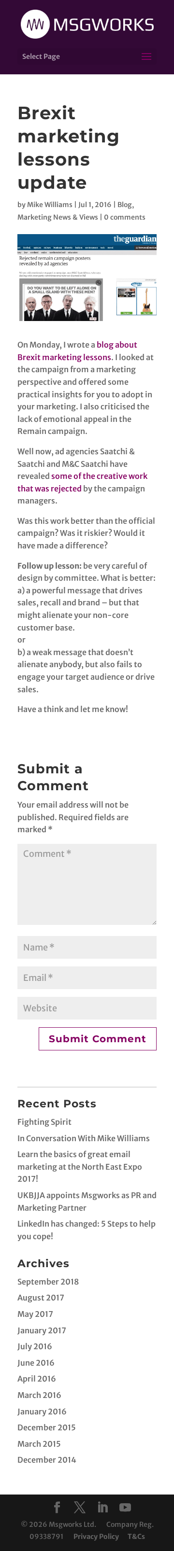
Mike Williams (49, 204)
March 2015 (39, 1444)
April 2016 (36, 1378)
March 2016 (39, 1395)
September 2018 (48, 1281)
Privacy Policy (96, 1536)
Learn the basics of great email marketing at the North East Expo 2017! (79, 1166)
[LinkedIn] (102, 1508)
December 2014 (46, 1460)
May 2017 (35, 1314)
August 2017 (40, 1297)
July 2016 (34, 1346)
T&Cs (136, 1536)
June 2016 (36, 1363)
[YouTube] (125, 1508)
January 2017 (41, 1330)
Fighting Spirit (44, 1122)
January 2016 (42, 1411)
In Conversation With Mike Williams (83, 1138)
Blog (124, 204)
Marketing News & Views (57, 217)
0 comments (124, 217)
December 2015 (46, 1427)
